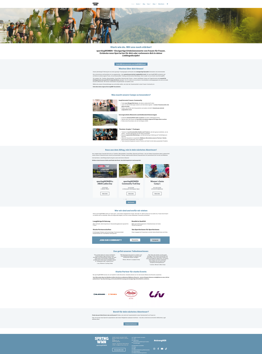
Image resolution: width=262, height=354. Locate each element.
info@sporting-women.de (122, 345)
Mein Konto (161, 4)
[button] (93, 180)
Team (148, 4)
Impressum (136, 340)
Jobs (134, 338)
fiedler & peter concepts (139, 337)
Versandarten (136, 351)
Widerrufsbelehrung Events (140, 352)
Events (138, 4)
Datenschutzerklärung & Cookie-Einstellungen (141, 342)
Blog (144, 4)
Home (132, 4)
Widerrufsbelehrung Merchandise (141, 349)
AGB (134, 348)
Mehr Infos (105, 193)
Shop (154, 4)
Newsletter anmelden (138, 345)
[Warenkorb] (167, 4)
